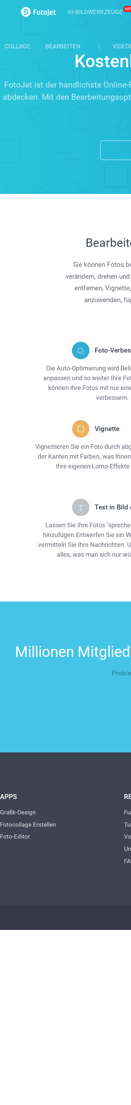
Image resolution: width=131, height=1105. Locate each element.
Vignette (107, 426)
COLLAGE (17, 46)
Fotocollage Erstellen (28, 821)
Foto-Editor (15, 834)
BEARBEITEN (62, 46)
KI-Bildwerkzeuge (95, 11)
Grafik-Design (18, 809)
